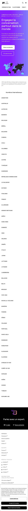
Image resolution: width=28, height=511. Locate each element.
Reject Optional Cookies (14, 507)
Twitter (4, 467)
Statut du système (5, 438)
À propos (3, 450)
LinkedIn (4, 464)
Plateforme (16, 7)
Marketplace (4, 433)
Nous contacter (8, 47)
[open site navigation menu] (26, 2)
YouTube (4, 469)
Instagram (5, 472)
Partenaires (3, 436)
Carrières (3, 455)
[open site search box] (23, 3)
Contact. (3, 443)
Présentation (6, 7)
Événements (4, 452)
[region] (14, 498)
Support (3, 441)
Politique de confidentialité (7, 482)
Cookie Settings (14, 498)
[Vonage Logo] (5, 3)
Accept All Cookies (14, 503)
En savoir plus (8, 53)
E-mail (8, 425)
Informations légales (5, 480)
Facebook (5, 462)
